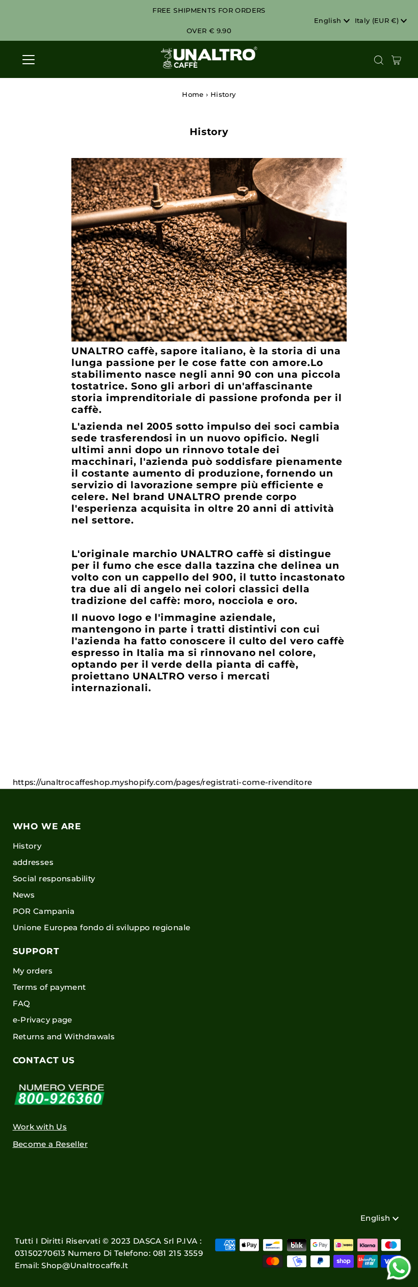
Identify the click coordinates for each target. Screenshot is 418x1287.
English (329, 20)
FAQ (22, 1003)
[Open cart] (396, 59)
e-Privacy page (42, 1020)
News (24, 895)
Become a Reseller (50, 1144)
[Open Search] (378, 60)
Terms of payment (49, 987)
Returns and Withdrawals (64, 1036)
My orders (33, 971)
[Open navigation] (62, 59)
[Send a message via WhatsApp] (399, 1268)
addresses (33, 862)
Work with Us (40, 1127)
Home (193, 94)
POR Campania (44, 911)
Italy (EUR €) (378, 20)
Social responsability (54, 878)
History (27, 846)
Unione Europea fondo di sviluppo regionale (102, 927)
